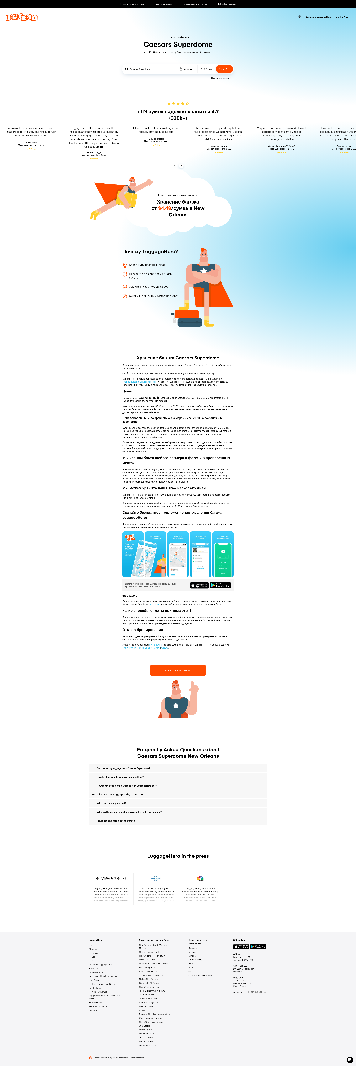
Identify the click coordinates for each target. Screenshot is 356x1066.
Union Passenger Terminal (151, 1018)
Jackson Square (146, 994)
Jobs (94, 956)
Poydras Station (146, 1006)
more (100, 146)
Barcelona (193, 948)
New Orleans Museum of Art (152, 955)
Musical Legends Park (149, 952)
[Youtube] (260, 992)
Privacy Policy (95, 1002)
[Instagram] (256, 992)
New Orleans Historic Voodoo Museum (153, 946)
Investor (95, 952)
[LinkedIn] (265, 992)
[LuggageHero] (22, 20)
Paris (190, 963)
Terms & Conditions (98, 1006)
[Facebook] (248, 992)
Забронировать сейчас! (178, 670)
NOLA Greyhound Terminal (151, 1021)
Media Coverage (99, 991)
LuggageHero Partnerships (104, 976)
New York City (195, 959)
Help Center (94, 980)
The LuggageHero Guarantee (105, 984)
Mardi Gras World (147, 959)
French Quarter (146, 1029)
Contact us (238, 992)
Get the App (342, 16)
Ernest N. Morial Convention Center (155, 1014)
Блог (91, 960)
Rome (191, 967)
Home (92, 945)
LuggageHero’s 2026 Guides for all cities (105, 997)
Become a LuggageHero (318, 16)
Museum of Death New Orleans (153, 963)
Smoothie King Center (149, 1002)
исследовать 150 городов (200, 975)
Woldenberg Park (147, 967)
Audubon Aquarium (148, 971)
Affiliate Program (96, 972)
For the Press (95, 987)
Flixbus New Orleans (148, 979)
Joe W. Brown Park (148, 998)
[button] (350, 1060)
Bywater (143, 1010)
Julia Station (144, 1025)
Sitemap (93, 1010)
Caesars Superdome (148, 1045)
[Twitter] (252, 992)
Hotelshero (94, 968)
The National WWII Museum (152, 990)
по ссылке (155, 604)
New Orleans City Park (149, 986)
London (192, 955)
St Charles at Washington (151, 975)
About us (93, 949)
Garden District (146, 1037)
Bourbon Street (146, 1041)
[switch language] (299, 16)
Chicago (192, 952)
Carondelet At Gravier (149, 983)
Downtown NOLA (147, 1033)
